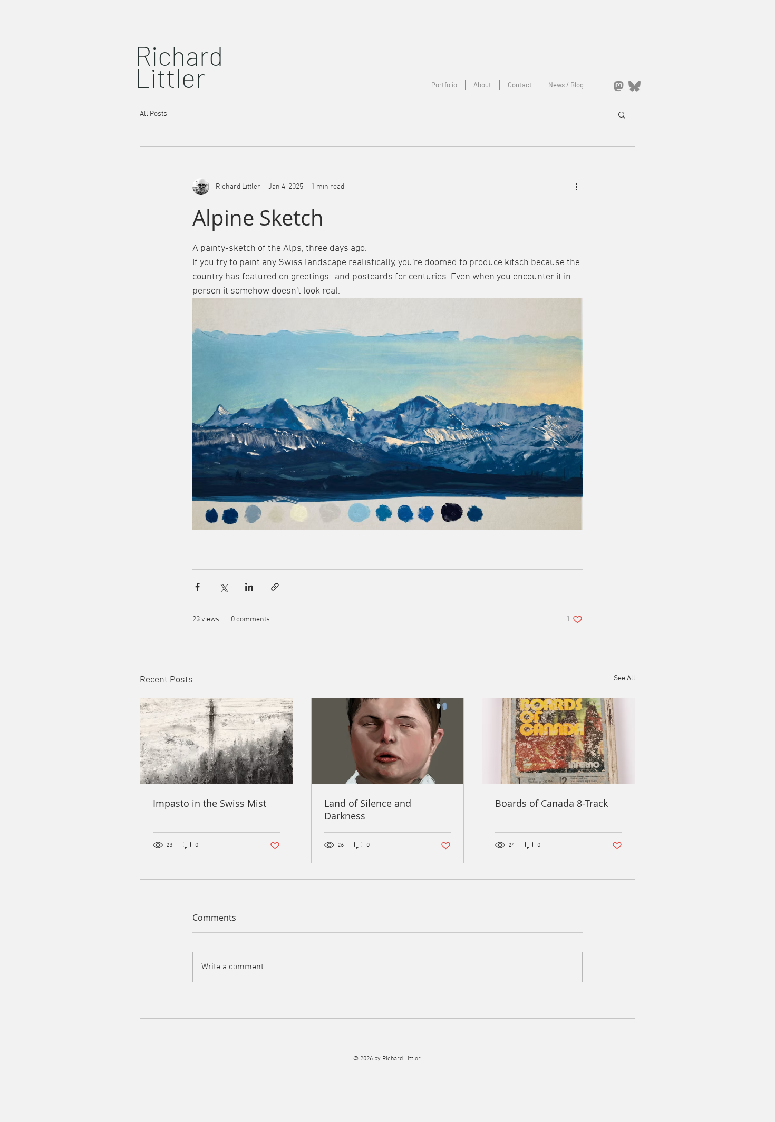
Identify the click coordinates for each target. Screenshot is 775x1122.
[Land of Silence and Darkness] (388, 741)
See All (624, 678)
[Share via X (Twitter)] (223, 587)
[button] (622, 114)
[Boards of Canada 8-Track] (558, 741)
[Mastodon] (619, 86)
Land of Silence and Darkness (367, 809)
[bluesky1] (634, 86)
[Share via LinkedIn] (249, 587)
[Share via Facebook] (197, 587)
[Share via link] (275, 587)
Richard (179, 55)
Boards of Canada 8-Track (551, 803)
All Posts (153, 114)
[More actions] (576, 186)
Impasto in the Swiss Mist (209, 803)
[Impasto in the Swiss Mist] (216, 741)
